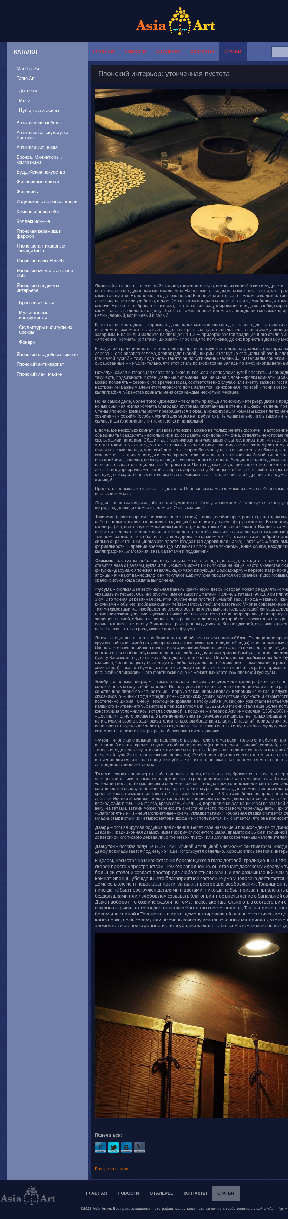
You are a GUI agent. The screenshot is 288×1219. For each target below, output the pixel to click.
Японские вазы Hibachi (41, 260)
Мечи (24, 100)
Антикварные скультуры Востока (42, 135)
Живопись (27, 191)
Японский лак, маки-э (39, 374)
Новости (135, 51)
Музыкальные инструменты (33, 315)
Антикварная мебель (39, 122)
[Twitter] (113, 1147)
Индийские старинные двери (47, 201)
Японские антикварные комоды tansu (41, 248)
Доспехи (28, 90)
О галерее (168, 51)
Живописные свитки (38, 182)
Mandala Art (29, 68)
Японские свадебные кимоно (47, 354)
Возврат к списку (111, 1169)
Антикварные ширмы (38, 147)
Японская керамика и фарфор (39, 234)
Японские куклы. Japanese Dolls (45, 273)
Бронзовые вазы (36, 302)
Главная (103, 51)
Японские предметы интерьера (38, 288)
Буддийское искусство (41, 172)
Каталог (26, 52)
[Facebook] (100, 1147)
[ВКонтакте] (126, 1147)
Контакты (202, 51)
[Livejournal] (139, 1147)
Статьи (232, 51)
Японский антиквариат (40, 364)
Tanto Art (26, 78)
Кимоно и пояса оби (38, 211)
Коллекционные (33, 221)
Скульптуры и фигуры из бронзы (45, 330)
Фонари (27, 342)
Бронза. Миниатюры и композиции (40, 160)
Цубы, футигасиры (39, 110)
